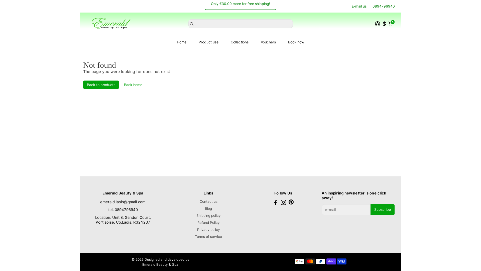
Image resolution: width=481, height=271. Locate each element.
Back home (133, 85)
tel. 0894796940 (123, 209)
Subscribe (382, 209)
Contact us (208, 201)
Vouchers (268, 42)
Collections (240, 42)
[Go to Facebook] (275, 203)
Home (181, 42)
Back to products (101, 85)
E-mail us (359, 6)
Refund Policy (208, 223)
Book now (296, 42)
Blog (208, 209)
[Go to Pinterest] (291, 203)
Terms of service (208, 237)
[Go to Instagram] (283, 203)
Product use (208, 42)
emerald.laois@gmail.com (123, 201)
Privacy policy (208, 230)
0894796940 (384, 6)
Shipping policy (208, 216)
